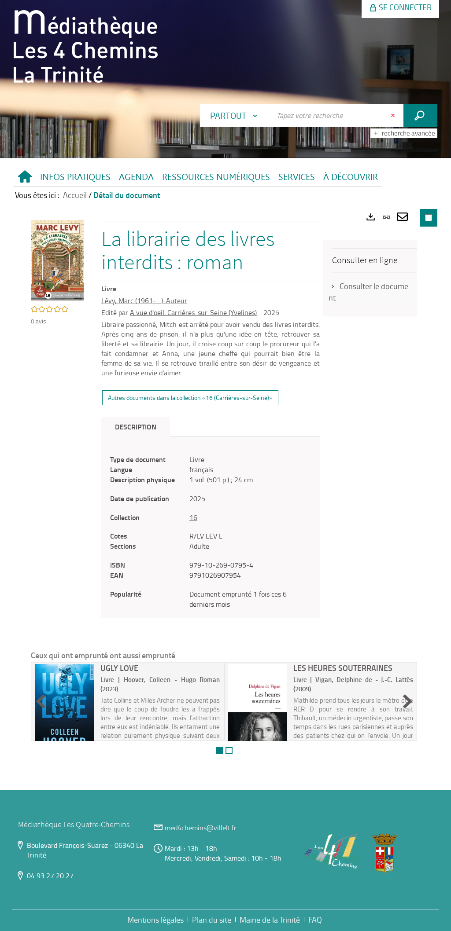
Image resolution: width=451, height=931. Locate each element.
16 (193, 517)
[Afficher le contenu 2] (229, 750)
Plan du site (211, 919)
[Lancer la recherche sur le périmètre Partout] (420, 115)
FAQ (315, 919)
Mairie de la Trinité (270, 919)
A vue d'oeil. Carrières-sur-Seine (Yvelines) (193, 312)
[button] (75, 177)
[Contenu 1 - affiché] (219, 750)
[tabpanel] (210, 532)
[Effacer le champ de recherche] (393, 115)
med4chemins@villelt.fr (201, 827)
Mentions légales (155, 919)
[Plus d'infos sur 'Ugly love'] (64, 710)
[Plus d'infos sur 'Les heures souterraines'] (257, 710)
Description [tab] (135, 427)
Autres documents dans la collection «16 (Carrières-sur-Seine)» (190, 397)
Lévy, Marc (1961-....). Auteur (144, 300)
